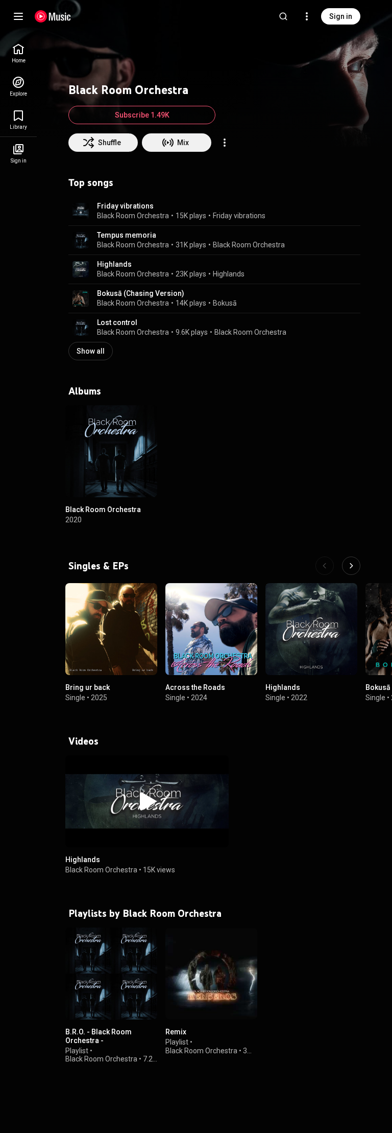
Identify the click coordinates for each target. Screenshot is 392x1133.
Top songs (90, 182)
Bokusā (225, 303)
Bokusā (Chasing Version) (140, 293)
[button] (80, 211)
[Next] (351, 565)
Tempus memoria (126, 235)
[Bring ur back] (111, 629)
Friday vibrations (125, 206)
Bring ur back (87, 687)
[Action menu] (224, 142)
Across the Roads (195, 687)
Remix (175, 1032)
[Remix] (211, 974)
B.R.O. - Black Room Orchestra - (98, 1036)
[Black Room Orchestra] (111, 451)
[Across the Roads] (211, 629)
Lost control (117, 322)
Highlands (114, 264)
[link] (18, 53)
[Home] (53, 16)
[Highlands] (311, 629)
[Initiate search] (283, 16)
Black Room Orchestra (133, 216)
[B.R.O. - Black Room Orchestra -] (111, 974)
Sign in (340, 16)
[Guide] (18, 16)
